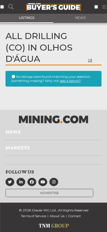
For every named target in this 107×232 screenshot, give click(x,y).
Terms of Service (33, 216)
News (13, 132)
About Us (57, 216)
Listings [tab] (26, 18)
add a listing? (70, 81)
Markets (17, 148)
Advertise (49, 193)
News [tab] (80, 18)
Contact (74, 216)
